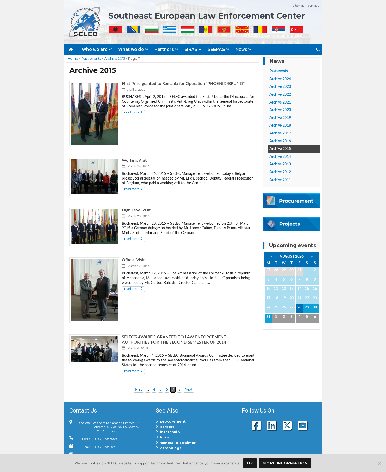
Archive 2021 (280, 102)
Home (72, 58)
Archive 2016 (280, 141)
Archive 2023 (280, 87)
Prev (138, 390)
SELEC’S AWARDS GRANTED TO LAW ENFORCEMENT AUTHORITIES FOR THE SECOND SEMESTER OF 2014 (174, 339)
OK (250, 463)
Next (188, 390)
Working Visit (134, 160)
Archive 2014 (280, 157)
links (163, 437)
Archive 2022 (280, 94)
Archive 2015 (114, 58)
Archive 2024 (280, 79)
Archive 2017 (280, 133)
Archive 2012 (280, 172)
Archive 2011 (280, 180)
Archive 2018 (280, 125)
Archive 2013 (280, 164)
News (242, 49)
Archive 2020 (280, 110)
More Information (285, 463)
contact (313, 5)
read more (132, 112)
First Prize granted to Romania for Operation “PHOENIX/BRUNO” (183, 84)
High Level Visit (136, 210)
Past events (91, 58)
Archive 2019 (280, 118)
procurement (172, 421)
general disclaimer (177, 443)
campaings (169, 448)
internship (169, 432)
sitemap (298, 5)
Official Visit (133, 260)
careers (166, 427)
